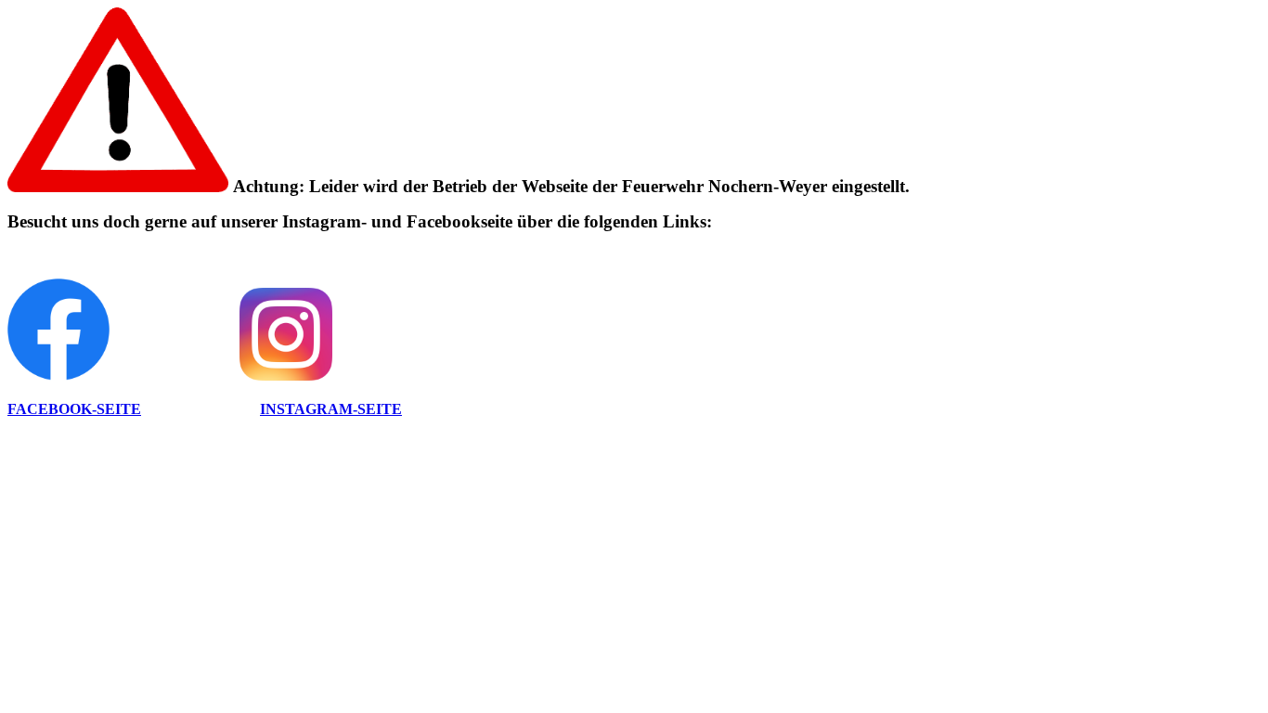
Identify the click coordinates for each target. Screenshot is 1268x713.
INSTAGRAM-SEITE (331, 409)
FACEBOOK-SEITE (74, 409)
